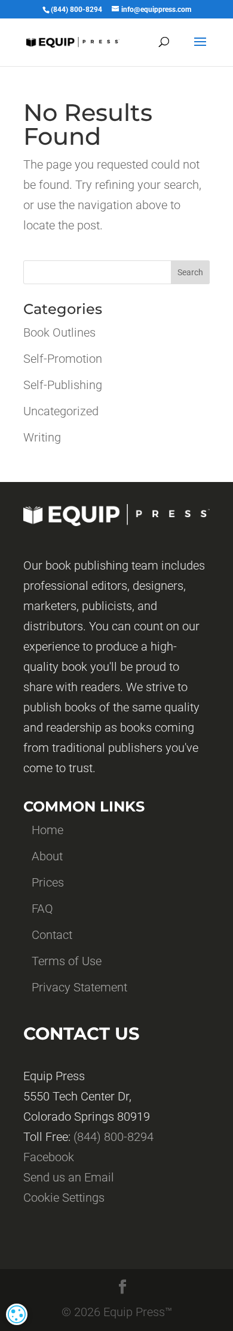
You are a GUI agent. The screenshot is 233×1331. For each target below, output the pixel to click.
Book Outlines (59, 332)
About (47, 856)
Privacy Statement (79, 987)
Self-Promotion (62, 359)
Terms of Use (67, 961)
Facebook (48, 1157)
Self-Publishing (62, 385)
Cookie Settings (64, 1197)
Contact (52, 935)
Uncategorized (61, 411)
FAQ (42, 908)
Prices (48, 882)
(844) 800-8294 (113, 1137)
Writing (42, 437)
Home (47, 830)
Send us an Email (68, 1177)
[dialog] (16, 1314)
